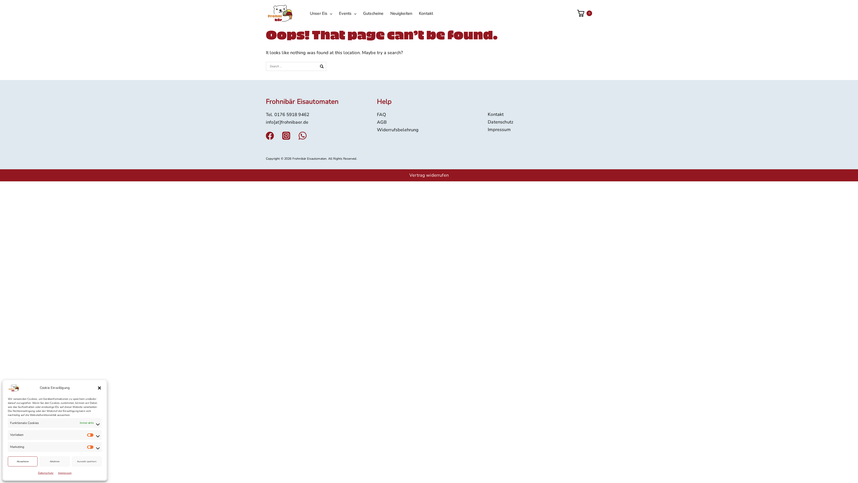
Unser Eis (318, 13)
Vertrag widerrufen (429, 175)
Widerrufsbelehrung (398, 130)
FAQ (381, 115)
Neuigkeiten (401, 13)
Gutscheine (373, 13)
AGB (382, 122)
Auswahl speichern (87, 461)
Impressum (65, 473)
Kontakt (426, 13)
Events (345, 13)
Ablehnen (55, 461)
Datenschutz (46, 473)
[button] (99, 388)
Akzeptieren (23, 461)
